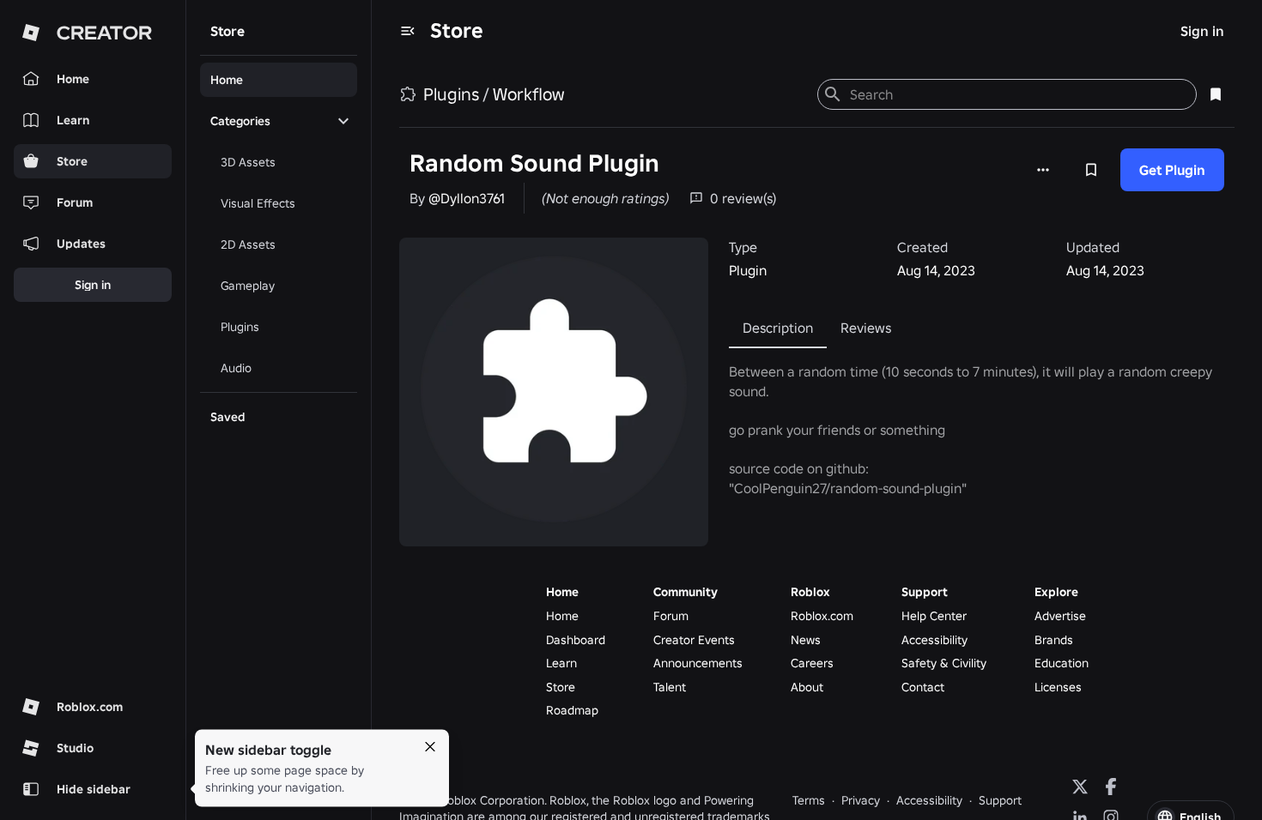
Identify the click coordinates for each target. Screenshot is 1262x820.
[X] (1080, 786)
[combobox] (1016, 94)
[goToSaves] (1216, 94)
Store (456, 30)
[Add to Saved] (1091, 170)
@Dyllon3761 (466, 198)
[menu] (407, 30)
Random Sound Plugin (534, 163)
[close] (430, 747)
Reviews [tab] (865, 327)
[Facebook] (1110, 786)
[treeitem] (278, 80)
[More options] (1043, 170)
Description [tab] (778, 327)
